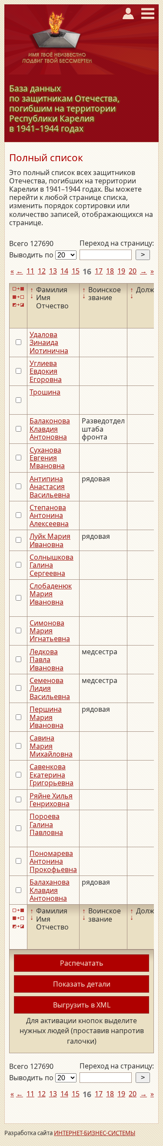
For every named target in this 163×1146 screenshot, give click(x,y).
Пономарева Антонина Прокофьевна (53, 861)
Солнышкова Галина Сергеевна (51, 565)
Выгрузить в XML (81, 1005)
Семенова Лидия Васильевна (50, 688)
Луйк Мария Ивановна (50, 540)
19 (121, 271)
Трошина (45, 392)
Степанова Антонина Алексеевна (49, 515)
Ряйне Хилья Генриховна (51, 799)
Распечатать (81, 963)
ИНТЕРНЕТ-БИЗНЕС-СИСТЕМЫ (94, 1133)
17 (99, 271)
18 (110, 271)
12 (42, 271)
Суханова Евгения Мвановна (47, 458)
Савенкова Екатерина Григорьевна (51, 775)
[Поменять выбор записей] (18, 305)
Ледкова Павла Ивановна (46, 660)
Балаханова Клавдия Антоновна (50, 890)
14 (64, 271)
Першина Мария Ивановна (46, 717)
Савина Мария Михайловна (51, 746)
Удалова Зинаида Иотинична (49, 342)
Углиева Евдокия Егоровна (46, 371)
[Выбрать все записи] (18, 289)
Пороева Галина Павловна (46, 824)
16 (87, 271)
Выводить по (32, 255)
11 (30, 271)
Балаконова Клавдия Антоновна (50, 429)
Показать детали (81, 984)
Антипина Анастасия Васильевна (50, 487)
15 (76, 271)
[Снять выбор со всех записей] (18, 297)
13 (53, 271)
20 (132, 271)
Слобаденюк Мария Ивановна (51, 594)
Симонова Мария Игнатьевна (50, 631)
